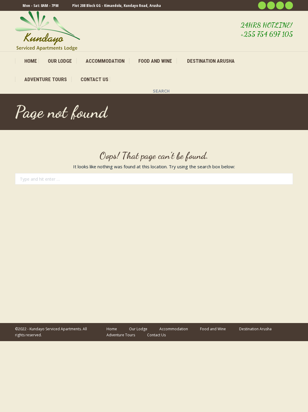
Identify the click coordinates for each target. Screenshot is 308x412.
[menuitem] (26, 61)
